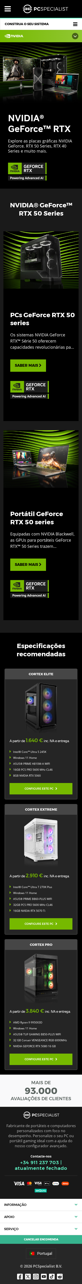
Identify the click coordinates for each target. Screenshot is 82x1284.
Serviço (11, 1229)
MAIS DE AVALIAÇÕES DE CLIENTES (41, 1090)
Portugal (44, 1253)
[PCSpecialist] (45, 9)
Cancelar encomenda (41, 1239)
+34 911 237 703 (39, 1162)
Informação (15, 1205)
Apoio (9, 1217)
